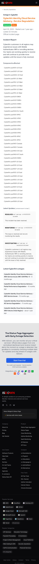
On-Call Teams (6, 465)
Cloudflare (17, 503)
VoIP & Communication (10, 548)
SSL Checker (25, 479)
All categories (7, 552)
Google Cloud (9, 511)
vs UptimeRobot (25, 465)
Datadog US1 (29, 503)
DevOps (4, 462)
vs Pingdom (24, 456)
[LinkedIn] (3, 405)
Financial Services (25, 548)
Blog (3, 433)
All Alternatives (25, 468)
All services (15, 523)
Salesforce (20, 519)
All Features (24, 442)
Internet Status (25, 485)
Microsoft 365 (23, 511)
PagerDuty (8, 519)
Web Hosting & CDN (9, 544)
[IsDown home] (6, 3)
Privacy (33, 560)
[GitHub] (10, 405)
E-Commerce (22, 536)
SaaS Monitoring (26, 439)
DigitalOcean (9, 507)
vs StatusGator (25, 459)
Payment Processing (9, 536)
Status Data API (7, 477)
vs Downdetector (26, 453)
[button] (36, 3)
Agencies (5, 471)
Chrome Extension (26, 488)
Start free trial (19, 360)
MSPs (4, 459)
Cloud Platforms (28, 540)
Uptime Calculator (26, 482)
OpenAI (22, 515)
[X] (7, 405)
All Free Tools (25, 476)
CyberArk (14, 15)
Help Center (6, 560)
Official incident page (11, 34)
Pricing (4, 430)
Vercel (7, 523)
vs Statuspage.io (26, 462)
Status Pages (25, 430)
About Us (5, 427)
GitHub (21, 507)
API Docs (23, 445)
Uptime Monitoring (26, 436)
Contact (21, 560)
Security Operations (10, 9)
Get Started (5, 436)
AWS (6, 503)
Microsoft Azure (10, 515)
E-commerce (6, 474)
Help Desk (5, 456)
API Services (7, 532)
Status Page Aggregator (28, 427)
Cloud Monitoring (26, 433)
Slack (30, 519)
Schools (4, 468)
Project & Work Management (11, 540)
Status (14, 560)
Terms (27, 560)
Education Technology (20, 532)
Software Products (7, 453)
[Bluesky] (14, 405)
